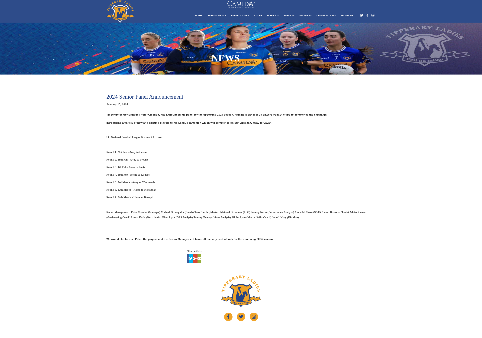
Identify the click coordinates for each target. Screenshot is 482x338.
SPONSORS (347, 15)
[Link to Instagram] (373, 16)
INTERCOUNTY (240, 15)
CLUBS (258, 15)
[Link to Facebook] (367, 16)
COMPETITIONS (326, 15)
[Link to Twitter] (361, 16)
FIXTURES (305, 15)
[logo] (120, 11)
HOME (199, 15)
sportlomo (271, 328)
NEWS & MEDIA (216, 15)
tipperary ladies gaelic (238, 328)
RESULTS (289, 15)
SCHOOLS (273, 15)
